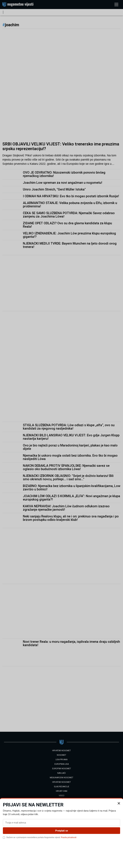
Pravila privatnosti (68, 837)
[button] (118, 803)
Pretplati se (61, 830)
